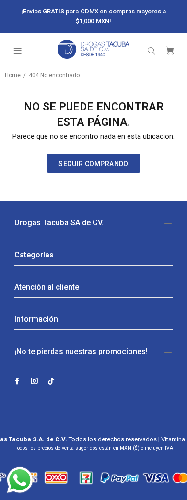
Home (13, 75)
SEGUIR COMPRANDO (93, 164)
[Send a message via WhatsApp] (20, 480)
